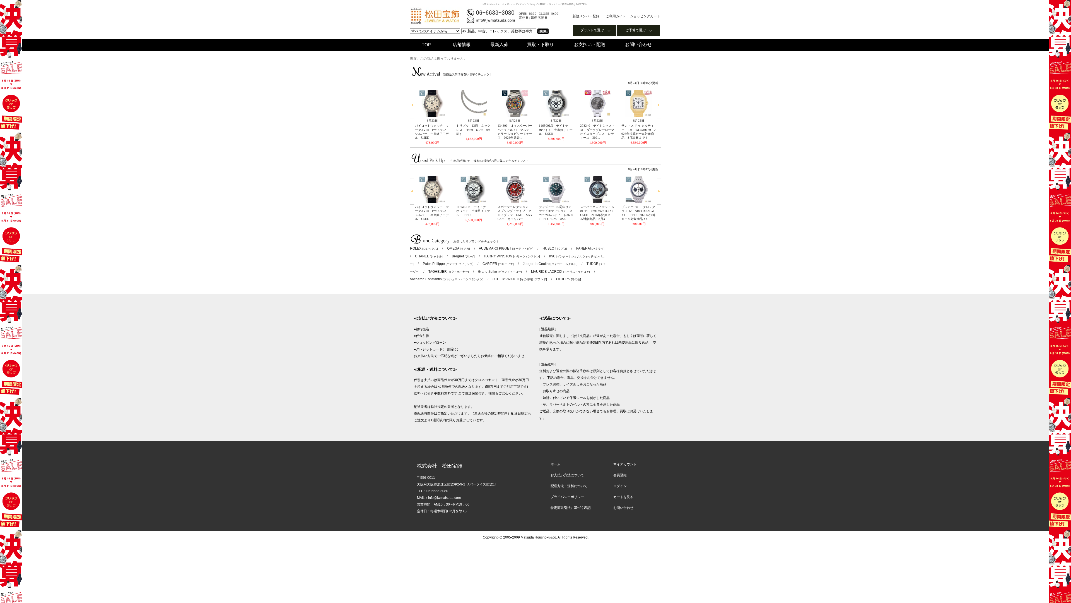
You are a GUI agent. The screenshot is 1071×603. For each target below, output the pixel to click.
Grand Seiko (500, 272)
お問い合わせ (638, 44)
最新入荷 (499, 44)
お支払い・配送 (589, 44)
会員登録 (620, 475)
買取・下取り (540, 44)
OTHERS (568, 279)
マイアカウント (625, 464)
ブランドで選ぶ (592, 30)
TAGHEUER (448, 272)
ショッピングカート (645, 16)
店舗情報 (462, 44)
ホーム (556, 464)
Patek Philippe (448, 264)
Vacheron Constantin (446, 279)
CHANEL (429, 256)
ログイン (620, 486)
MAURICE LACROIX (560, 272)
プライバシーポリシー (567, 497)
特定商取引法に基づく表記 (571, 508)
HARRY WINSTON (512, 256)
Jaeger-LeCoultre (550, 264)
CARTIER (498, 264)
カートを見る (623, 497)
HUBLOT (554, 248)
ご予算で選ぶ (636, 30)
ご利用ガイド (616, 16)
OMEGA (458, 248)
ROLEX (424, 248)
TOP (426, 44)
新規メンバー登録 (586, 16)
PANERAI (590, 248)
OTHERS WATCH (520, 279)
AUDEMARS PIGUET (506, 248)
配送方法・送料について (569, 486)
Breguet (463, 256)
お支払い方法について (567, 475)
